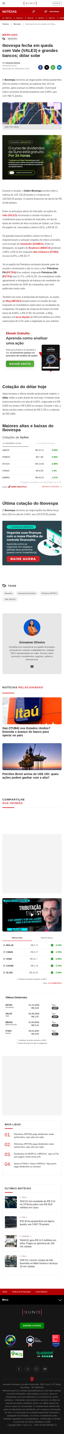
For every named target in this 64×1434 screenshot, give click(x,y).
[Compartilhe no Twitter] (46, 67)
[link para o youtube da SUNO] (45, 1369)
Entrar (57, 3)
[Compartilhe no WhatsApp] (53, 67)
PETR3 (7, 276)
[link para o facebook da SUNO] (19, 1369)
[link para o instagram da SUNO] (36, 1369)
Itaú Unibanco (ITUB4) (45, 252)
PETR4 (11, 272)
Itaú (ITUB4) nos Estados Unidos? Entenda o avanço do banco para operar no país (26, 732)
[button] (52, 11)
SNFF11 (52, 18)
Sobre (4, 1292)
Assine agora (32, 1325)
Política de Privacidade (21, 1292)
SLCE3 (9, 972)
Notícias (5, 24)
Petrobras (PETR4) (49, 593)
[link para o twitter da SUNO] (28, 1369)
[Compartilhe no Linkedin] (59, 67)
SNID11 (41, 18)
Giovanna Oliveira (32, 642)
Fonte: (52, 983)
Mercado (17, 24)
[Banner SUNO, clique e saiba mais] (32, 159)
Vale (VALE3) (10, 599)
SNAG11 (19, 18)
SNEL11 (31, 18)
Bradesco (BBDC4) (39, 248)
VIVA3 (9, 959)
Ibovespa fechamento (27, 593)
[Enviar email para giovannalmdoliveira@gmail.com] (32, 666)
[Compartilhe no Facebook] (40, 67)
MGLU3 (9, 945)
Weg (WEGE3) (13, 301)
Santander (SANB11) (32, 244)
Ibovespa (12, 39)
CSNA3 (9, 952)
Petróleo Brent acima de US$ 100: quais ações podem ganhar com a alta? (30, 775)
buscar (33, 11)
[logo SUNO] (30, 3)
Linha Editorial (41, 1292)
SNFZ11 (8, 18)
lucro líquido (23, 317)
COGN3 (9, 966)
